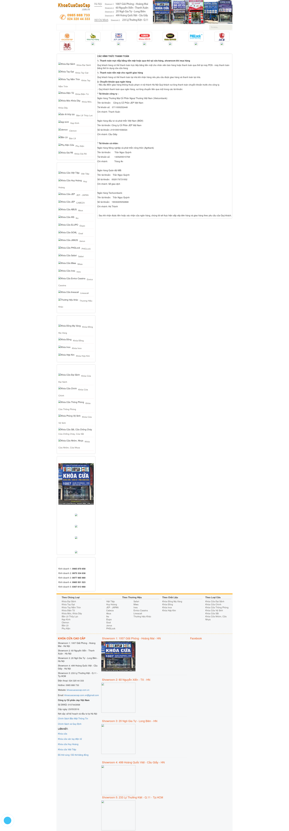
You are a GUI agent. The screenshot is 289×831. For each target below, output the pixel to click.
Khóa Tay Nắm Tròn (71, 607)
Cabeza (110, 610)
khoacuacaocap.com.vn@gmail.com (81, 695)
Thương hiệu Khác (142, 616)
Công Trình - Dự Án (126, 27)
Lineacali (84, 293)
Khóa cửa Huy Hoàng (68, 744)
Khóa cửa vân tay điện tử (70, 738)
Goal (80, 233)
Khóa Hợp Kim (83, 356)
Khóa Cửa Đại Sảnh (214, 601)
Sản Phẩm (83, 27)
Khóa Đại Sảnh (84, 65)
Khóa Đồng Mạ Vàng (172, 601)
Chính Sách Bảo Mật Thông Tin (73, 718)
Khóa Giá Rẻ (81, 154)
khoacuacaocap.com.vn (78, 689)
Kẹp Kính (74, 123)
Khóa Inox (77, 348)
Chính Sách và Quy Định (69, 723)
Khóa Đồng (78, 340)
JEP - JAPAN (82, 195)
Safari (81, 256)
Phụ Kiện (80, 146)
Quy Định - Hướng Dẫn (151, 27)
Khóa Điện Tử (82, 94)
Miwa (80, 264)
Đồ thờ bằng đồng (80, 754)
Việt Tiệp (85, 174)
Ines (79, 272)
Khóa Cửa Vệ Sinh (214, 610)
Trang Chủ (68, 27)
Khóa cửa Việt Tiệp (67, 749)
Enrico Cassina (141, 610)
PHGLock (86, 249)
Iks (77, 218)
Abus (80, 210)
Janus (82, 241)
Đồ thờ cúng (64, 754)
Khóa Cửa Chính (213, 604)
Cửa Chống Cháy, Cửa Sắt (71, 434)
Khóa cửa (62, 733)
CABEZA (80, 203)
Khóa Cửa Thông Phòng (216, 607)
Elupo (82, 226)
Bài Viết (108, 27)
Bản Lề (72, 138)
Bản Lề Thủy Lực (84, 115)
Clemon (73, 131)
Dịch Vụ (96, 27)
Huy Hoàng (111, 604)
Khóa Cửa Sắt (212, 613)
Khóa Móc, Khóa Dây (72, 613)
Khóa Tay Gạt (81, 73)
